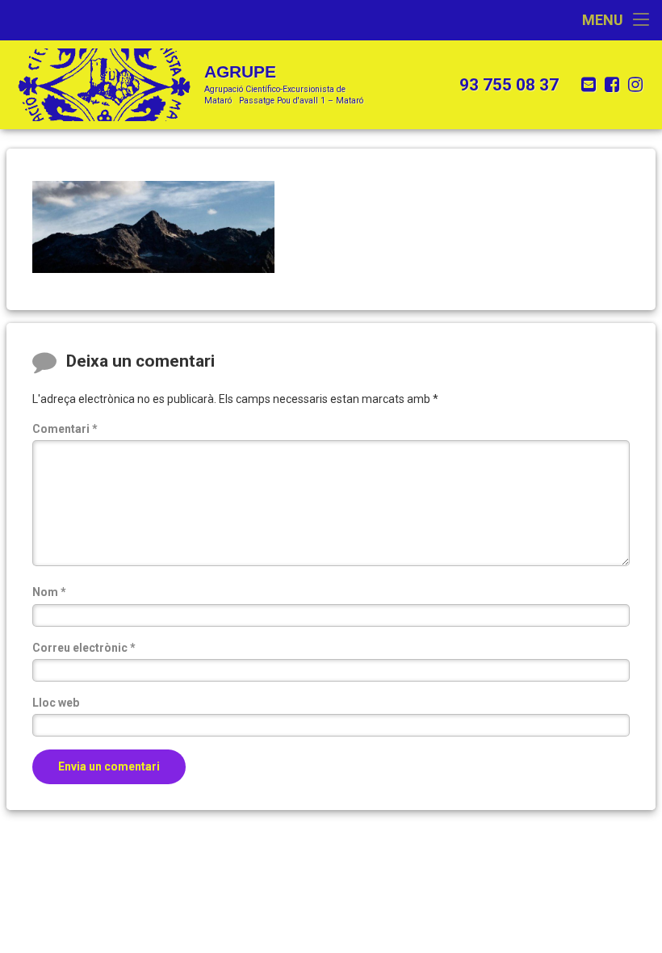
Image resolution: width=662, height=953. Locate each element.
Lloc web (55, 702)
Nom (49, 592)
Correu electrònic (84, 647)
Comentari (65, 428)
